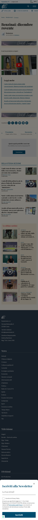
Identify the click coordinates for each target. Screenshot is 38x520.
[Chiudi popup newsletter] (34, 484)
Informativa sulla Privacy (16, 505)
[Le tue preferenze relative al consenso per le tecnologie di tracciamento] (3, 517)
